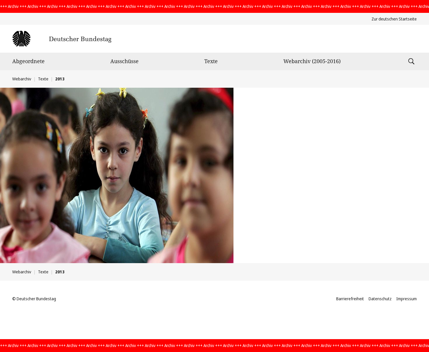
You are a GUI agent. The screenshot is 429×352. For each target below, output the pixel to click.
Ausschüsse (124, 61)
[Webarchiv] (61, 39)
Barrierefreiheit (350, 298)
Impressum (406, 298)
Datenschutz (380, 298)
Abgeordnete (28, 61)
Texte (211, 61)
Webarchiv (21, 79)
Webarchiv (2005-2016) (312, 61)
